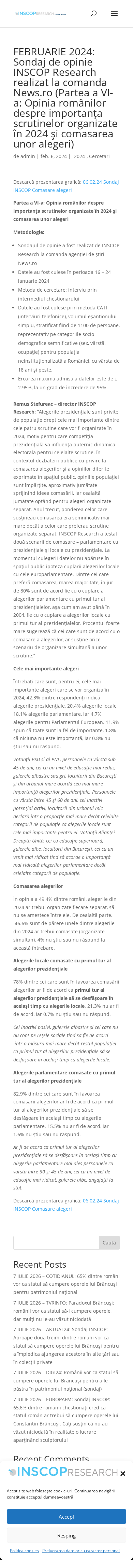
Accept (66, 1516)
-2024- (79, 156)
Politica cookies (24, 1551)
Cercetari (99, 156)
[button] (122, 1473)
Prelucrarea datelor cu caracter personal (81, 1551)
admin (27, 156)
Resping (66, 1535)
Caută (109, 1242)
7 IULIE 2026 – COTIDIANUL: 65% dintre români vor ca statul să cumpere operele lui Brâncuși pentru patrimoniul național (66, 1284)
